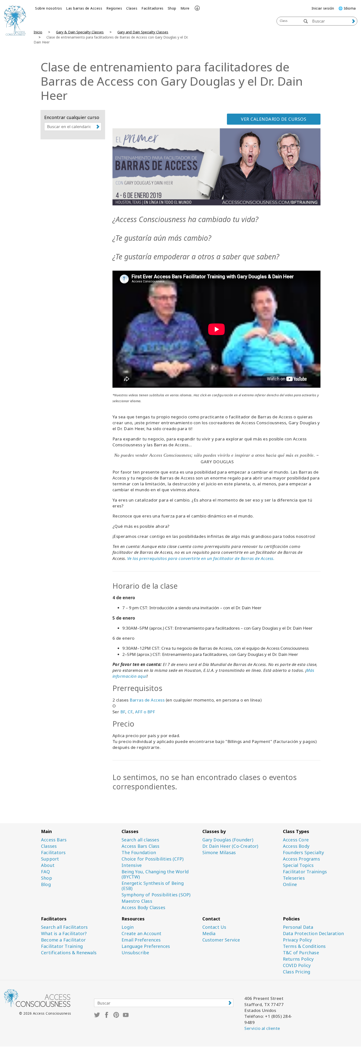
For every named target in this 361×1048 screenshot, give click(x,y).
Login (128, 927)
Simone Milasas (219, 852)
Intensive (132, 865)
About (48, 865)
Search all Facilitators (64, 927)
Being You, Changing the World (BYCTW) (155, 874)
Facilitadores (152, 8)
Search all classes (140, 839)
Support (50, 859)
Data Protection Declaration (313, 933)
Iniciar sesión (323, 8)
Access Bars (54, 839)
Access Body (296, 846)
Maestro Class (137, 901)
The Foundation (139, 852)
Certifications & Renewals (69, 952)
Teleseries (294, 878)
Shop (172, 8)
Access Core (296, 839)
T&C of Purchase (301, 952)
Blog (46, 884)
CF (130, 712)
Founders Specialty (303, 852)
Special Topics (298, 865)
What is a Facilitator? (64, 933)
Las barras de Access (84, 8)
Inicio (38, 32)
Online (290, 884)
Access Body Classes (143, 907)
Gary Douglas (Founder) (227, 839)
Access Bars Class (140, 846)
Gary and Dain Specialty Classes (142, 32)
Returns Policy (298, 959)
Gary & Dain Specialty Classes (80, 32)
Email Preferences (141, 939)
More (185, 8)
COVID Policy (297, 965)
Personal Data (298, 927)
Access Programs (301, 859)
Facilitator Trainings (305, 871)
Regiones (114, 8)
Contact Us (214, 927)
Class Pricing (296, 971)
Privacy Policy (297, 939)
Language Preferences (146, 946)
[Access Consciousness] (15, 20)
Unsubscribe (135, 952)
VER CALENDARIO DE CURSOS (273, 119)
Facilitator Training (62, 946)
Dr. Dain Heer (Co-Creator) (230, 846)
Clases (131, 8)
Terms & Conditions (304, 946)
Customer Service (221, 939)
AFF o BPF (145, 712)
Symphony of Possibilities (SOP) (156, 894)
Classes (49, 846)
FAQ (45, 871)
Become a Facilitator (63, 939)
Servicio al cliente (262, 1028)
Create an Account (141, 933)
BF (122, 712)
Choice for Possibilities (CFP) (152, 859)
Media (209, 933)
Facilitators (53, 852)
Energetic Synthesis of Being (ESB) (153, 886)
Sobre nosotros (48, 8)
